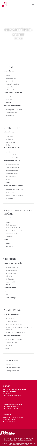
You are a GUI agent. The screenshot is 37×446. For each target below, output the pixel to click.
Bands (8, 222)
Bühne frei (9, 276)
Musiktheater (10, 279)
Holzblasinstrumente (12, 168)
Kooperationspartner (12, 84)
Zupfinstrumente (11, 176)
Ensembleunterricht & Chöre (14, 324)
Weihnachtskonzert (12, 267)
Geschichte (9, 87)
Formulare (9, 345)
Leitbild (8, 75)
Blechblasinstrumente (12, 165)
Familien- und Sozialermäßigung (16, 332)
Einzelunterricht (10, 318)
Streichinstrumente (12, 170)
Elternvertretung (11, 78)
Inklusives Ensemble (12, 158)
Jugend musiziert (11, 282)
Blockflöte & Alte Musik (13, 228)
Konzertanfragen (11, 298)
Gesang (8, 182)
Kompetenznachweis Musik (14, 195)
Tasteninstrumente (12, 173)
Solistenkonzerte (11, 273)
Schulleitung (9, 97)
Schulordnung (10, 115)
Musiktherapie (10, 198)
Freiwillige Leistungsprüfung (14, 189)
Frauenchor (9, 246)
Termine (8, 292)
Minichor (8, 244)
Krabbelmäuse (10, 142)
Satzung (8, 348)
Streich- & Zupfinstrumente (14, 231)
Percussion (9, 237)
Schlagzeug (9, 179)
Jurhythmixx (10, 152)
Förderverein (10, 81)
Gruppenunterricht (11, 321)
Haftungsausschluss (12, 370)
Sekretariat (9, 100)
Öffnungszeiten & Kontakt (14, 109)
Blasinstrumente (11, 225)
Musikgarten (10, 139)
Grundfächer (10, 136)
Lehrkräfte (9, 103)
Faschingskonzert (11, 270)
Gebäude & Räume (11, 90)
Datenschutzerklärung (13, 368)
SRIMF (8, 285)
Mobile (8, 145)
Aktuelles (8, 295)
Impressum (9, 365)
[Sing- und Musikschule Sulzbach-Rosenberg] (7, 433)
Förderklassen (10, 192)
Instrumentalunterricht (13, 155)
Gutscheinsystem (11, 112)
